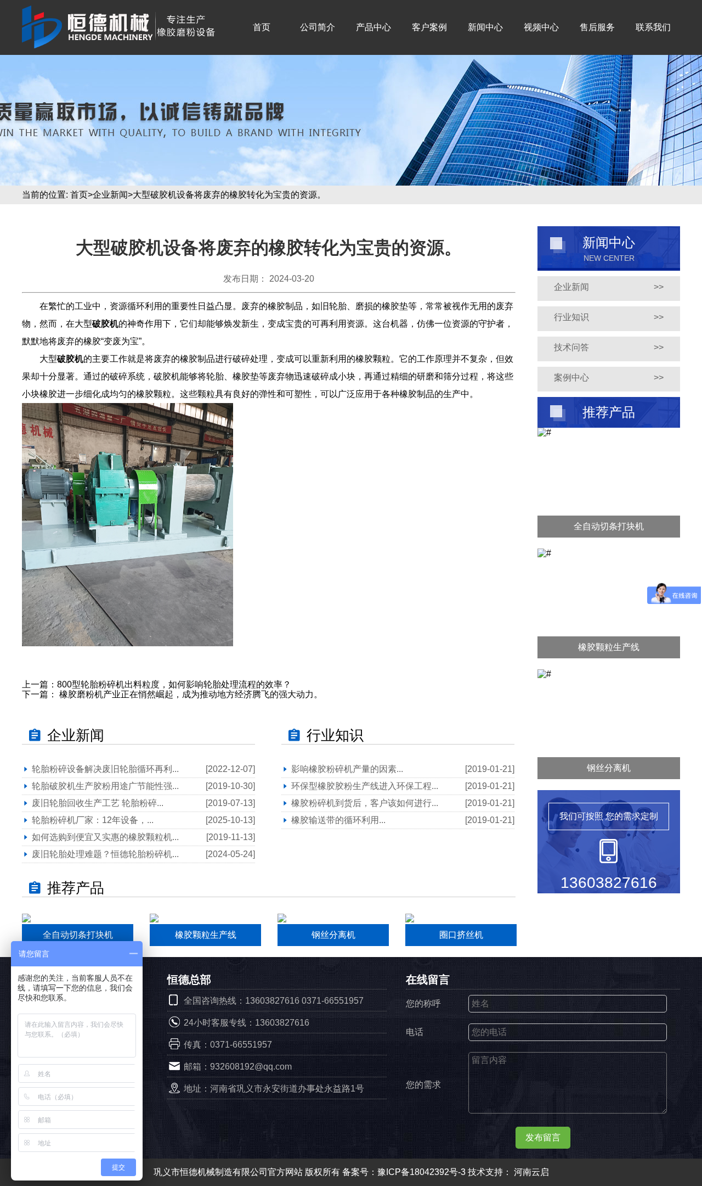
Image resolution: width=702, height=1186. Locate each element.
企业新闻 (110, 194)
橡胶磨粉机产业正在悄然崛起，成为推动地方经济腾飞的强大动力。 (189, 694)
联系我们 (653, 27)
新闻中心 (485, 27)
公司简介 (317, 27)
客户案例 (429, 27)
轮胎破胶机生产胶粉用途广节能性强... (105, 786)
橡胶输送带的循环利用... (338, 820)
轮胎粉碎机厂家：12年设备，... (93, 820)
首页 (261, 27)
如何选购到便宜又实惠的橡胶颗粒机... (105, 837)
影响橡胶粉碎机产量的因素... (347, 769)
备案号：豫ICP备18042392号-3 (405, 1172)
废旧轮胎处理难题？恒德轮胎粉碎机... (105, 854)
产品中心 (373, 27)
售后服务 (597, 27)
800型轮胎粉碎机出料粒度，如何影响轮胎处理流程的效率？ (174, 684)
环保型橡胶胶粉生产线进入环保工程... (364, 786)
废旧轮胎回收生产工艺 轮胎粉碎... (97, 803)
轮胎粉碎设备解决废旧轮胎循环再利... (105, 769)
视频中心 (541, 27)
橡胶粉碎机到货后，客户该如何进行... (364, 803)
